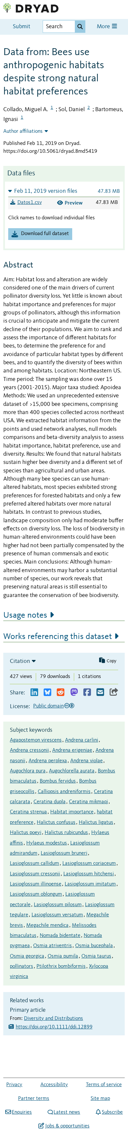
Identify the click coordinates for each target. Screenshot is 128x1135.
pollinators (21, 966)
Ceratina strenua (28, 812)
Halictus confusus (56, 822)
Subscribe (112, 1112)
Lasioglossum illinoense (35, 884)
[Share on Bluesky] (47, 692)
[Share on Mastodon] (74, 692)
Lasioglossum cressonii (35, 874)
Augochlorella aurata (72, 771)
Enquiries (22, 1112)
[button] (64, 191)
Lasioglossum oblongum (36, 894)
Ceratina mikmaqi (88, 802)
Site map (100, 1098)
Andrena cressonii (29, 750)
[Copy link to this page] (114, 692)
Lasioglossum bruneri (64, 853)
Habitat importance (72, 812)
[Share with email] (100, 692)
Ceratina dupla (49, 802)
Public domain (48, 706)
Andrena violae (86, 761)
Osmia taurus (96, 956)
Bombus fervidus (58, 781)
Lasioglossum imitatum (90, 884)
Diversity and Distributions (53, 1018)
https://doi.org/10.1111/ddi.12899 (54, 1027)
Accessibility (54, 1084)
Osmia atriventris (52, 945)
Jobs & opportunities (67, 1126)
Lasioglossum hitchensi (88, 874)
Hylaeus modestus (46, 843)
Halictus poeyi (25, 832)
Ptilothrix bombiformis (61, 966)
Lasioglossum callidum (34, 863)
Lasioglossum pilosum (58, 904)
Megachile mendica (47, 925)
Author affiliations (23, 131)
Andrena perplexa (48, 761)
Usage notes (25, 615)
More (104, 27)
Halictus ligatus (96, 822)
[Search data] (80, 26)
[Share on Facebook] (87, 692)
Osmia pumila (63, 956)
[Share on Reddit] (60, 692)
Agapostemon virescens (36, 740)
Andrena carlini (81, 740)
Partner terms (33, 1098)
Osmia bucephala (94, 945)
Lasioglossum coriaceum (89, 863)
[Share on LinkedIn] (34, 692)
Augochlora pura (28, 771)
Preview (74, 203)
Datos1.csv (29, 202)
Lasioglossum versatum (57, 915)
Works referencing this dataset (57, 636)
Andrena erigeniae (72, 750)
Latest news (66, 1112)
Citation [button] (20, 661)
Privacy (14, 1084)
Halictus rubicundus (66, 832)
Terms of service (104, 1084)
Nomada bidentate (60, 935)
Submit (21, 27)
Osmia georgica (27, 956)
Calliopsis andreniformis (64, 791)
